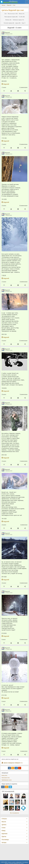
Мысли (4, 822)
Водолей (7, 32)
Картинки (4, 833)
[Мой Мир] (16, 768)
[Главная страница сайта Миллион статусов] (8, 2)
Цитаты (4, 824)
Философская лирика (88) (11, 16)
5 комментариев (23, 583)
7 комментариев (23, 461)
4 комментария (23, 524)
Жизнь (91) (21, 13)
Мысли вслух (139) (13, 13)
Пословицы (5, 839)
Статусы (4, 818)
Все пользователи (14, 813)
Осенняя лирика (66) (9, 23)
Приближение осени (7, 780)
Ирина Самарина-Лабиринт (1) (13, 763)
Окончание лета (6, 777)
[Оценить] (4, 91)
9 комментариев (23, 394)
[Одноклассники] (12, 768)
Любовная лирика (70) (18, 20)
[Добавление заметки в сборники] (17, 91)
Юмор (3, 830)
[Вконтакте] (9, 768)
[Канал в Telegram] (10, 787)
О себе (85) (22, 16)
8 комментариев (23, 281)
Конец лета (4, 775)
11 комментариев (23, 87)
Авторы (4, 842)
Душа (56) (18, 23)
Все (6, 13)
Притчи (4, 836)
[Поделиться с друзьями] (24, 91)
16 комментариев (23, 205)
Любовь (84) (8, 20)
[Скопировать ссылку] (19, 768)
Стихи (3, 827)
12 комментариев (23, 340)
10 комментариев (23, 144)
